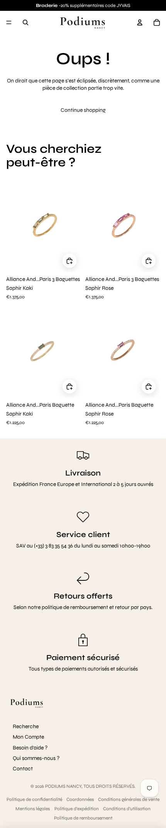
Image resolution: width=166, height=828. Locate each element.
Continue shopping (83, 110)
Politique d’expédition (76, 808)
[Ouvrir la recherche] (25, 22)
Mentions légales (32, 808)
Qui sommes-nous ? (36, 758)
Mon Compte (28, 737)
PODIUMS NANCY (63, 786)
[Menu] (9, 22)
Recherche (26, 726)
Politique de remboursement (83, 818)
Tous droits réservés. (109, 786)
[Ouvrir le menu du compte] (139, 22)
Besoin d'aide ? (30, 747)
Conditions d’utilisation (127, 808)
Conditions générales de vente (128, 799)
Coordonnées (80, 799)
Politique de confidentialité (34, 799)
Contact (23, 768)
